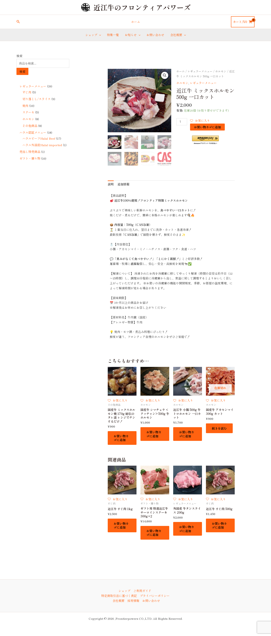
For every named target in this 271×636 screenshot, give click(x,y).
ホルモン (220, 71)
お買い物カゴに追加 (207, 127)
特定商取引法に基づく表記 (119, 596)
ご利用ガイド (142, 591)
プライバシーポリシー (155, 596)
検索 (19, 56)
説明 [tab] (111, 184)
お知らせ (131, 35)
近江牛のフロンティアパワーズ (142, 7)
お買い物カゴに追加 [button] (121, 438)
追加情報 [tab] (123, 184)
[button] (18, 21)
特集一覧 (113, 35)
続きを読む (219, 428)
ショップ (91, 35)
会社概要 (176, 35)
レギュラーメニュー (199, 71)
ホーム (135, 22)
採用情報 (133, 601)
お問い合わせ (155, 35)
